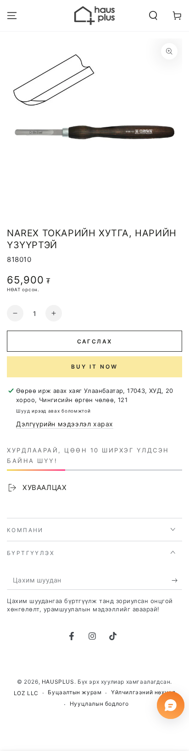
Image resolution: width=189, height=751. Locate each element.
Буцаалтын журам (74, 692)
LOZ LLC (26, 693)
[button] (153, 15)
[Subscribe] (177, 581)
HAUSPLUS (58, 681)
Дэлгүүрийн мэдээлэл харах (64, 424)
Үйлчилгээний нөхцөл (143, 692)
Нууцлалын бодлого (99, 703)
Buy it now (94, 366)
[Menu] (12, 15)
